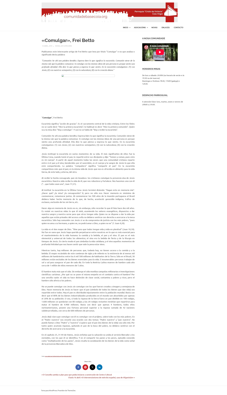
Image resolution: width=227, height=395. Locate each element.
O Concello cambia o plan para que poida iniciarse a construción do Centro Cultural (77, 374)
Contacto (178, 27)
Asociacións (140, 27)
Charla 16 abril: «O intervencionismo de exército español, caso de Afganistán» (100, 377)
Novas (154, 27)
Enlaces (166, 27)
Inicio (125, 27)
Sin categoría (66, 46)
